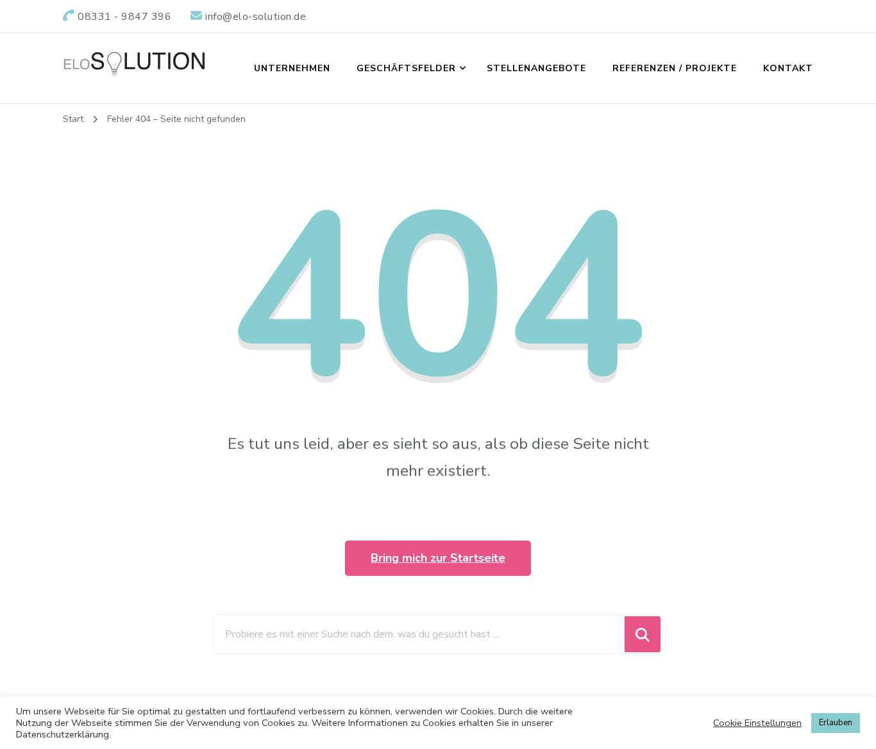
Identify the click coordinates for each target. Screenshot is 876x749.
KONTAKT (788, 68)
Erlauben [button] (835, 722)
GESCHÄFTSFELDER (406, 68)
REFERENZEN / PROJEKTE (674, 68)
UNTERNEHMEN (292, 68)
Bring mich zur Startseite (438, 558)
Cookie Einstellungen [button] (757, 722)
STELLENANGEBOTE (536, 68)
